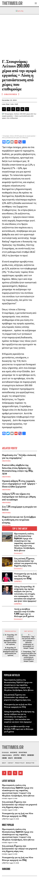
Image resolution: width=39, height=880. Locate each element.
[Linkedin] (22, 109)
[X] (9, 109)
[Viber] (27, 109)
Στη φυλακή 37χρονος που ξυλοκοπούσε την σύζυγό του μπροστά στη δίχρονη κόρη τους (25, 562)
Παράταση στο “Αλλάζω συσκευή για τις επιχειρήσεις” (19, 456)
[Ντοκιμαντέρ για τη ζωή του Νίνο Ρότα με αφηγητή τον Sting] (7, 577)
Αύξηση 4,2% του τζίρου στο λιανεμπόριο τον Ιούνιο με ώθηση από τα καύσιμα (19, 496)
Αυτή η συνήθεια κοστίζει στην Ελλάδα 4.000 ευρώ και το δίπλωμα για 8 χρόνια (24, 612)
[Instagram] (9, 773)
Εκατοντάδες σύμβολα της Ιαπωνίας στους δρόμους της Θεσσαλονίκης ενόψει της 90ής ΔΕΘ (17, 469)
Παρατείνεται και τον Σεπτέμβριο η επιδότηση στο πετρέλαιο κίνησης (19, 519)
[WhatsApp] (18, 109)
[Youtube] (20, 773)
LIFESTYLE (18, 581)
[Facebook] (4, 109)
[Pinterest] (13, 109)
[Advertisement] (19, 34)
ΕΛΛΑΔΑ (18, 553)
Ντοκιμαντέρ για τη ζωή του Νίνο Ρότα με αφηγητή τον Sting (25, 576)
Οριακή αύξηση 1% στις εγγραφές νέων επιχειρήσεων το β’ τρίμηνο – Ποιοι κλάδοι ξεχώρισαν (19, 483)
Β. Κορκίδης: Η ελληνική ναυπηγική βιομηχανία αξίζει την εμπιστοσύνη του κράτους (10, 651)
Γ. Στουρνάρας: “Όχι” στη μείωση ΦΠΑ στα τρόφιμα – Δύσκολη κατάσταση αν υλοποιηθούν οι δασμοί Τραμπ (28, 656)
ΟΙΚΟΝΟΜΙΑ (6, 461)
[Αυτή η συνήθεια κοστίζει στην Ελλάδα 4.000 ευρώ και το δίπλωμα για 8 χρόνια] (7, 612)
